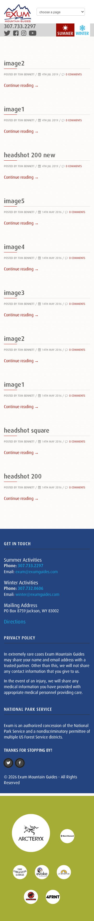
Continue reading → (21, 85)
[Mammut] (34, 896)
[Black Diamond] (70, 835)
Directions (15, 622)
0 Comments (74, 74)
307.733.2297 (20, 26)
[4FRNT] (56, 896)
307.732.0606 (30, 588)
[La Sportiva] (67, 871)
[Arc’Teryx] (34, 835)
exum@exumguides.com (36, 571)
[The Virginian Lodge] (23, 871)
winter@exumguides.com (37, 594)
